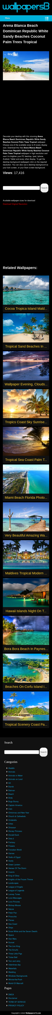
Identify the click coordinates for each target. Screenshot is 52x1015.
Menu (7, 18)
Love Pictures (14, 901)
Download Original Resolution (15, 204)
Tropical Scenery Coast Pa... (26, 724)
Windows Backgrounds (17, 975)
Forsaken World (15, 849)
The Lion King (14, 946)
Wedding (12, 972)
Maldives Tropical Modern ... (26, 573)
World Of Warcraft (15, 983)
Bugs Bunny (13, 801)
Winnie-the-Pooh (15, 979)
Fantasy (11, 842)
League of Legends (16, 890)
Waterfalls (12, 968)
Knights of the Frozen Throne (20, 879)
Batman (11, 790)
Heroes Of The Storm (17, 868)
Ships (10, 927)
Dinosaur (12, 827)
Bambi (11, 786)
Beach (11, 794)
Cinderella (12, 820)
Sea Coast (12, 923)
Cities (10, 823)
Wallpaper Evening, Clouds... (26, 384)
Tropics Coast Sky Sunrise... (26, 422)
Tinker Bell (12, 957)
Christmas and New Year (18, 812)
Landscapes (13, 883)
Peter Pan (12, 912)
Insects (11, 872)
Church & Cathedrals (17, 816)
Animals (11, 771)
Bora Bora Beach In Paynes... (26, 649)
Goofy (10, 860)
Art (9, 783)
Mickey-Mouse (14, 905)
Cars (10, 808)
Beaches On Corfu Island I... (26, 687)
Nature (11, 909)
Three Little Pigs (15, 953)
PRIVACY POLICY (16, 1005)
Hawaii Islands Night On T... (26, 611)
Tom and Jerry (14, 961)
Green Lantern (14, 864)
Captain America (15, 805)
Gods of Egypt (14, 857)
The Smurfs (13, 949)
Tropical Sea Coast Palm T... (26, 460)
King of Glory (13, 875)
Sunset (11, 942)
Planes (11, 920)
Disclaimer (12, 998)
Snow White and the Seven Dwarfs (22, 931)
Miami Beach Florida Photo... (26, 497)
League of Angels (15, 886)
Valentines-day (14, 964)
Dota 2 (11, 838)
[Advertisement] (26, 108)
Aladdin (11, 768)
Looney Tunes (14, 894)
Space (11, 935)
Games (11, 853)
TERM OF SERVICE (17, 1001)
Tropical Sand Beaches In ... (26, 346)
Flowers (11, 845)
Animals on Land (15, 779)
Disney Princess (15, 831)
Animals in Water (15, 775)
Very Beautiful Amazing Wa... (26, 535)
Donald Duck (13, 834)
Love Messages (15, 897)
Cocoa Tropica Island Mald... (26, 308)
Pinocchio (12, 916)
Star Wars (12, 938)
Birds (10, 797)
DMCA (11, 994)
